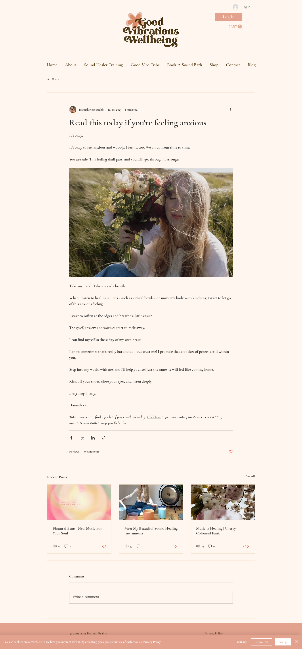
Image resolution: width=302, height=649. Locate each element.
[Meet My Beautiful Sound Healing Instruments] (151, 502)
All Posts (53, 79)
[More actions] (230, 109)
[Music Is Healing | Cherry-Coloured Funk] (223, 502)
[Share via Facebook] (71, 438)
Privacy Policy (152, 642)
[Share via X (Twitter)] (82, 438)
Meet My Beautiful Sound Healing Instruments (151, 531)
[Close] (296, 641)
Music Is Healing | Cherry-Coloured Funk (216, 531)
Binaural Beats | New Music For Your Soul (77, 531)
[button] (235, 27)
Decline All (261, 642)
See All (250, 476)
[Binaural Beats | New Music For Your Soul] (79, 502)
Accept (283, 642)
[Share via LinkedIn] (93, 438)
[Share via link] (104, 438)
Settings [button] (242, 642)
